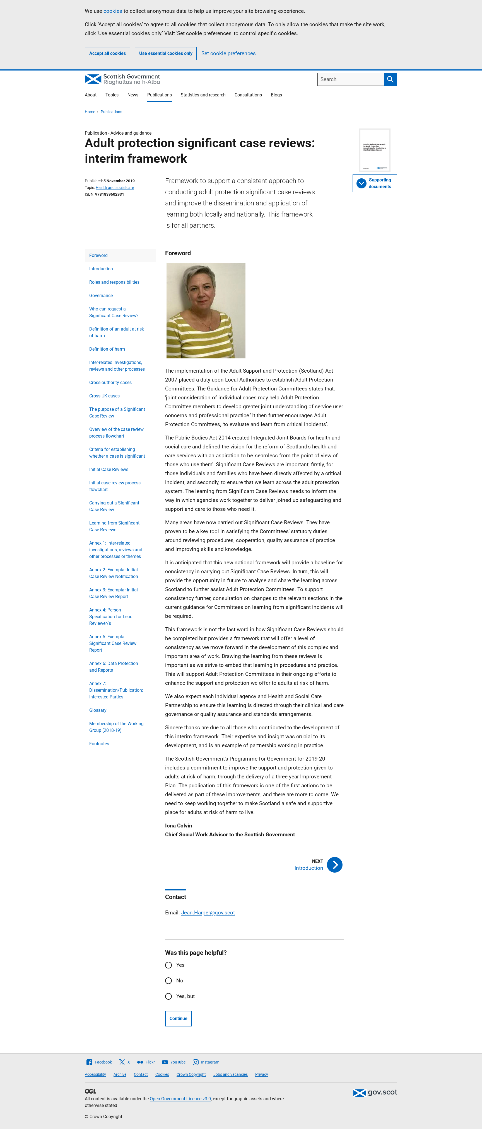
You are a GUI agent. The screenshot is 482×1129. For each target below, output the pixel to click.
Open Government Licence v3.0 (180, 1098)
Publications (159, 95)
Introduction (101, 268)
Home (90, 112)
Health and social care (115, 187)
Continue (178, 1018)
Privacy (261, 1074)
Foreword (98, 255)
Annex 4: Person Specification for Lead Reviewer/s (110, 616)
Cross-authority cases (110, 382)
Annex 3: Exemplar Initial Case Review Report (113, 593)
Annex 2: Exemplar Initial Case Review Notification (113, 573)
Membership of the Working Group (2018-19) (116, 727)
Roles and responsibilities (114, 282)
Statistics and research (203, 95)
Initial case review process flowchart (115, 486)
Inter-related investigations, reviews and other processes (117, 366)
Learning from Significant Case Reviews (114, 526)
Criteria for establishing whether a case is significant (117, 453)
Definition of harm (107, 349)
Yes (180, 965)
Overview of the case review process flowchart (116, 433)
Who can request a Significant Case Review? (114, 312)
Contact (141, 1074)
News (132, 95)
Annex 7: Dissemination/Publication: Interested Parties (116, 690)
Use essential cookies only (165, 53)
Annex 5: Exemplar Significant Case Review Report (112, 643)
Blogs (276, 95)
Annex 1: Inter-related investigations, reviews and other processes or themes (115, 549)
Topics (112, 95)
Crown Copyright (191, 1074)
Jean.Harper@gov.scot (208, 912)
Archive (120, 1074)
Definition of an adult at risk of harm (116, 332)
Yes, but (185, 996)
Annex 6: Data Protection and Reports (113, 667)
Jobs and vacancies (230, 1074)
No (179, 980)
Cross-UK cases (104, 396)
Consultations (248, 95)
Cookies (162, 1074)
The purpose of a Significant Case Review (117, 413)
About (91, 95)
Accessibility (95, 1074)
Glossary (98, 710)
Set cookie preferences (228, 53)
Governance (101, 295)
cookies (112, 11)
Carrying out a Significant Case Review (114, 506)
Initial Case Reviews (108, 469)
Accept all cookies (107, 53)
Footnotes (99, 743)
